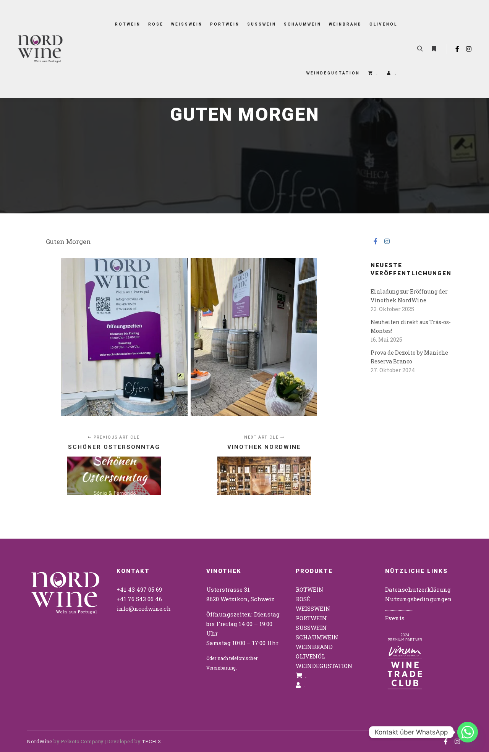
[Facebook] (457, 49)
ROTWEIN (310, 589)
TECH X (151, 741)
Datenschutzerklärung (418, 589)
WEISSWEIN (313, 608)
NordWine (39, 741)
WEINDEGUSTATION (324, 666)
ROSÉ (303, 599)
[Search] (420, 49)
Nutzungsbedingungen (418, 599)
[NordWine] (40, 48)
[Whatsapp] (467, 732)
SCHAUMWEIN (317, 637)
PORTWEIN (311, 618)
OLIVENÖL (310, 656)
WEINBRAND (314, 646)
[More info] (433, 49)
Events (395, 618)
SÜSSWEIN (311, 627)
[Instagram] (469, 49)
